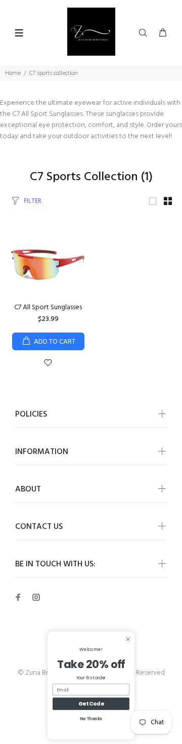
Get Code (91, 703)
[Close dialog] (128, 639)
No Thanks (91, 719)
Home (13, 73)
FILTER (32, 201)
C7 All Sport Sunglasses (48, 307)
